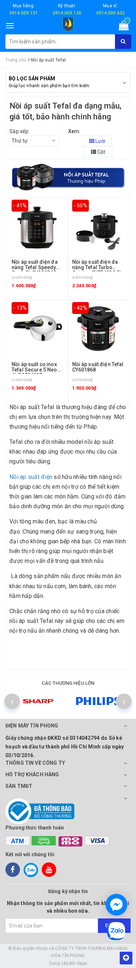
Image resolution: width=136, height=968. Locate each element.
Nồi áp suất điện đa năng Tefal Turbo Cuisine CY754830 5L (97, 267)
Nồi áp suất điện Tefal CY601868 (98, 367)
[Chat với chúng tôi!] (116, 905)
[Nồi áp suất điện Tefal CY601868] (98, 327)
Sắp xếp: (19, 131)
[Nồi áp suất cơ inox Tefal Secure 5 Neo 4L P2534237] (38, 327)
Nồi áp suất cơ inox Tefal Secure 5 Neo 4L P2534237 (34, 369)
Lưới (99, 141)
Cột (100, 152)
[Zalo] (31, 869)
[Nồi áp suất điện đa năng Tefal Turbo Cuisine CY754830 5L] (98, 225)
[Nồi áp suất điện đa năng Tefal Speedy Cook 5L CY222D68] (38, 225)
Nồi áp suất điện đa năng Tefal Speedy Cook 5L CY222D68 (35, 267)
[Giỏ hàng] (121, 27)
